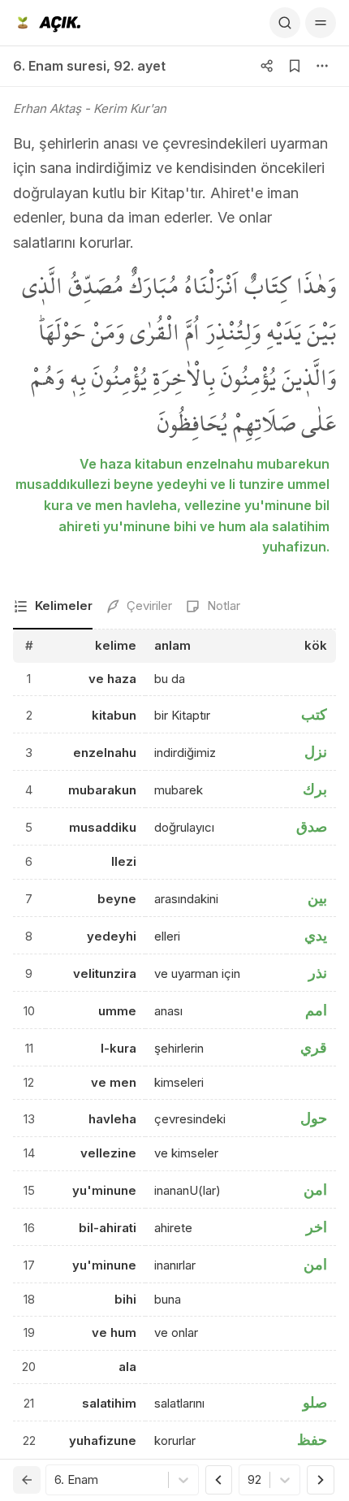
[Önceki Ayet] (219, 1480)
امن (315, 1189)
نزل (315, 751)
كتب (314, 714)
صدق (311, 826)
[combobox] (56, 1480)
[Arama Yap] (284, 22)
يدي (315, 935)
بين (317, 897)
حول (313, 1118)
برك (315, 789)
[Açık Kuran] (46, 22)
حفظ (312, 1439)
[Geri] (27, 1480)
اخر (316, 1226)
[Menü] (320, 22)
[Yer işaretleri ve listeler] (294, 66)
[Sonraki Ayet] (320, 1480)
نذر (317, 972)
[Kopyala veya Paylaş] (267, 66)
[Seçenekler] (322, 66)
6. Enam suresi (59, 66)
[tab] (53, 607)
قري (313, 1047)
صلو (315, 1402)
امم (316, 1010)
